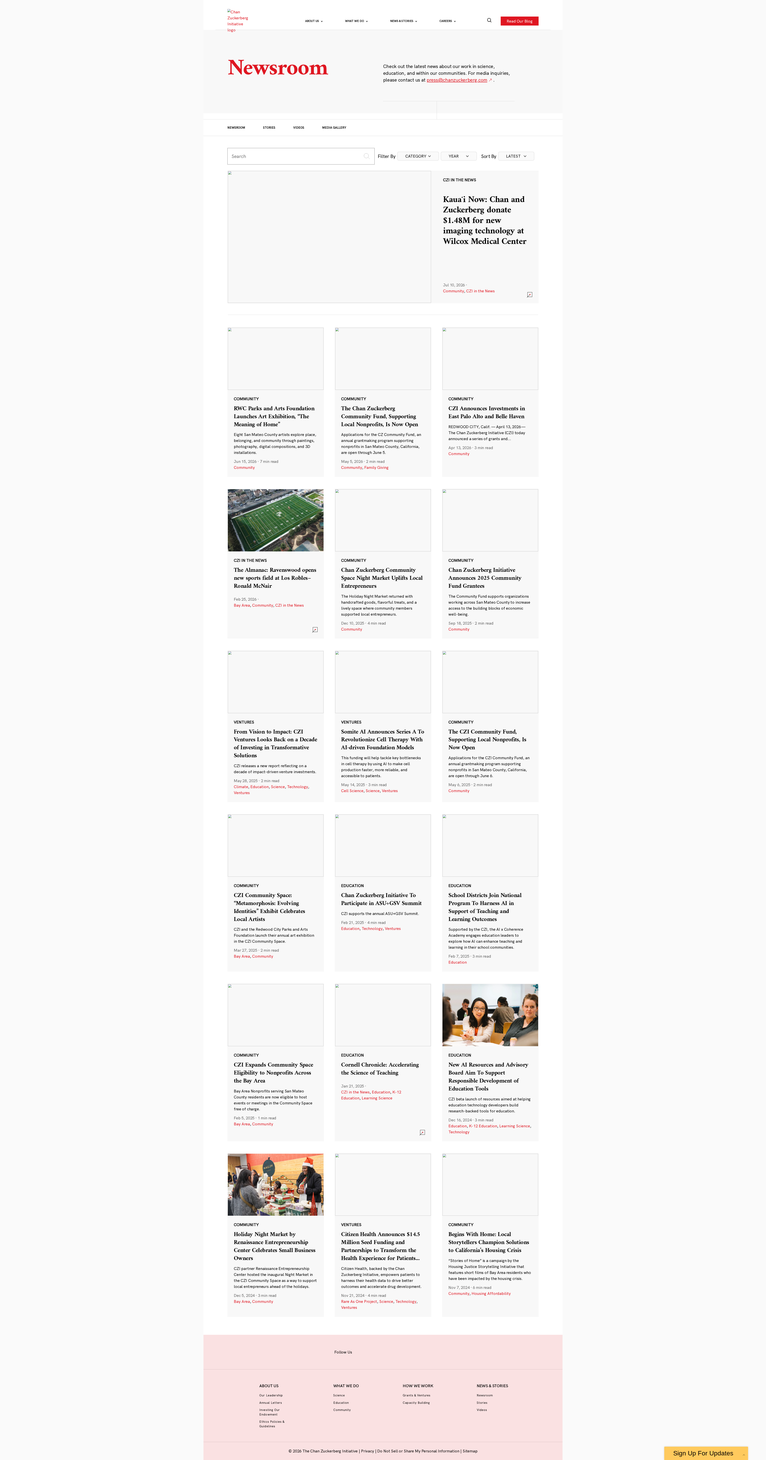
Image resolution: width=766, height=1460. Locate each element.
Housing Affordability (491, 1293)
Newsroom (236, 127)
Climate (241, 786)
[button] (418, 156)
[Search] (489, 21)
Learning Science (377, 1097)
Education (259, 786)
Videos (298, 127)
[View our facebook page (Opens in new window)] (362, 1351)
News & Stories (402, 21)
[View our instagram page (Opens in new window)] (375, 1351)
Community (453, 290)
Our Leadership (271, 1395)
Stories (269, 127)
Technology (297, 786)
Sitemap (470, 1450)
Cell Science (352, 790)
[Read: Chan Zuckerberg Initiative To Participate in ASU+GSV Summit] (383, 892)
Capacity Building (416, 1403)
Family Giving (376, 467)
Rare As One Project (359, 1301)
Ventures (242, 792)
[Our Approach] (238, 21)
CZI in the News (480, 290)
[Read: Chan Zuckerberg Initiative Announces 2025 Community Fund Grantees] (490, 563)
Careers (446, 21)
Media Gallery (334, 127)
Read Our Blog (520, 20)
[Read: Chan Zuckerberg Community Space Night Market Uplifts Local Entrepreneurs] (383, 563)
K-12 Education (483, 1125)
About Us (312, 21)
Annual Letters (270, 1403)
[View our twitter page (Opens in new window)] (414, 1351)
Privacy (368, 1450)
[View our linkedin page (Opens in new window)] (401, 1351)
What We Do (355, 21)
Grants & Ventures (416, 1395)
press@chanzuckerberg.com (457, 80)
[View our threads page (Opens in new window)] (388, 1351)
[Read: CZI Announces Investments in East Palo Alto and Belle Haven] (490, 402)
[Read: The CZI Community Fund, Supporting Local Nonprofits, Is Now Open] (490, 726)
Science (278, 786)
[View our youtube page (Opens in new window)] (427, 1351)
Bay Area (242, 605)
